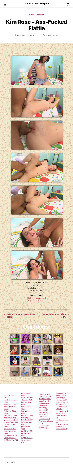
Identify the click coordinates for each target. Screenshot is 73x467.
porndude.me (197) (11, 420)
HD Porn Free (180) (11, 435)
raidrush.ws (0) (61, 395)
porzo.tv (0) (60, 427)
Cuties (31, 15)
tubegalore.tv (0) (62, 424)
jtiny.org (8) (43, 405)
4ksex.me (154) (26, 400)
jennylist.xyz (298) (11, 404)
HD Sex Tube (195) (11, 422)
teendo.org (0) (44, 428)
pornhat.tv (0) (60, 413)
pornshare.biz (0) (62, 429)
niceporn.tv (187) (10, 429)
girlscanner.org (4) (45, 412)
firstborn (22, 35)
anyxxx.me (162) (27, 398)
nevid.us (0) (60, 409)
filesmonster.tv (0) (62, 393)
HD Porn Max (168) (11, 440)
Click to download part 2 (36, 301)
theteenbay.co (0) (62, 406)
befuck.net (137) (27, 420)
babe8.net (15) (44, 401)
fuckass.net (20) (45, 396)
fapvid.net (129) (27, 431)
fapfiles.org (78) (44, 394)
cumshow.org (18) (45, 399)
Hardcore (40, 15)
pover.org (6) (43, 410)
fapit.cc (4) (43, 416)
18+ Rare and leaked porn (36, 3)
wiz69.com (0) (61, 404)
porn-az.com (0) (61, 400)
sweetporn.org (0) (62, 411)
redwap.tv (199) (10, 418)
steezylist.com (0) (62, 402)
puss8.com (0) (44, 425)
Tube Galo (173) (10, 438)
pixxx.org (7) (43, 408)
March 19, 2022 (35, 35)
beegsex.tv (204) (10, 415)
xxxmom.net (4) (44, 419)
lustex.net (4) (44, 414)
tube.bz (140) (26, 418)
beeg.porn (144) (27, 415)
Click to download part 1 (36, 298)
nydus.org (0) (60, 398)
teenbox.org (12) (45, 403)
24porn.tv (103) (26, 438)
